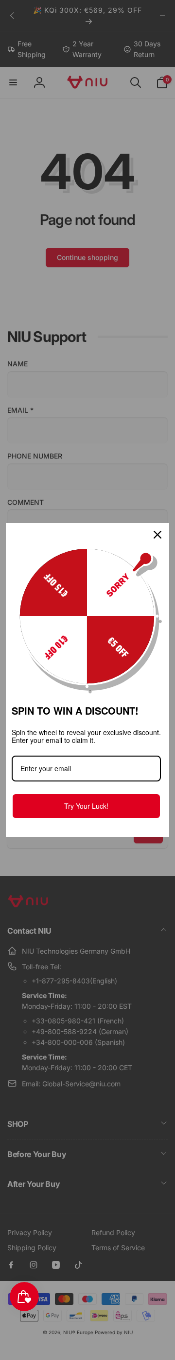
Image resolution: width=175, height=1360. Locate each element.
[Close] (157, 534)
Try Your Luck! (86, 806)
